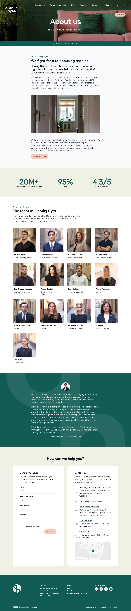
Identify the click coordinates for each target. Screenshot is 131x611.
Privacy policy (113, 607)
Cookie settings (91, 607)
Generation (33, 607)
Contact (95, 5)
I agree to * (31, 526)
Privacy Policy (35, 526)
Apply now (120, 14)
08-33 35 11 (44, 591)
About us (83, 5)
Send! (49, 532)
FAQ (72, 5)
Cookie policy (102, 607)
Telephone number (27, 496)
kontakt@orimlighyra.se (48, 588)
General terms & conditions (77, 593)
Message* (23, 514)
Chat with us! (86, 520)
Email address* (25, 505)
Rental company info (58, 5)
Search (109, 5)
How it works (40, 5)
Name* (22, 487)
